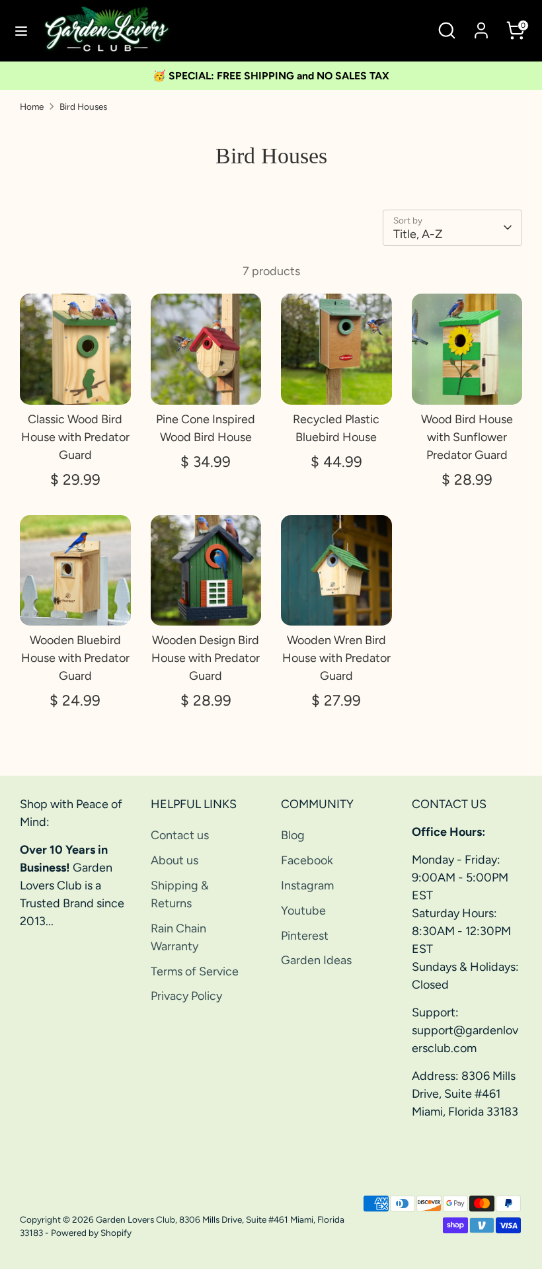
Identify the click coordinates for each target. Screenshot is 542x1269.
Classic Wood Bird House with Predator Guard (75, 437)
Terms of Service (195, 971)
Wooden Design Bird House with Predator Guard (205, 658)
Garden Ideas (316, 960)
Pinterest (305, 935)
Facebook (307, 860)
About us (174, 860)
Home (32, 106)
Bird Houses (83, 106)
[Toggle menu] (21, 30)
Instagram (307, 885)
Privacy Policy (186, 996)
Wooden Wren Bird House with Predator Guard (336, 658)
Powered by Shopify (91, 1232)
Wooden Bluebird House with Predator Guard (75, 658)
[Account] (481, 26)
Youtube (303, 910)
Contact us (180, 835)
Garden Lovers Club (135, 1219)
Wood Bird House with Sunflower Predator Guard (467, 437)
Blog (293, 835)
